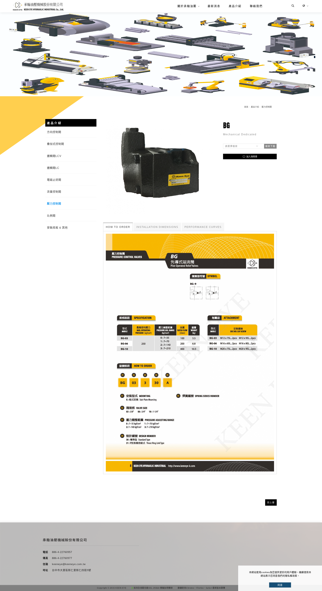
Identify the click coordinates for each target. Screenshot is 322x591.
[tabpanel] (161, 54)
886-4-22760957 (62, 552)
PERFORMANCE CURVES (203, 227)
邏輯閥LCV (54, 156)
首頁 (246, 107)
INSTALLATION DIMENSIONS (157, 227)
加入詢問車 (251, 156)
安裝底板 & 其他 (57, 227)
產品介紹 (235, 6)
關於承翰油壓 (187, 6)
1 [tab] (314, 51)
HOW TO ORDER (118, 227)
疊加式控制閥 (55, 144)
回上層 (271, 502)
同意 (280, 585)
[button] (292, 6)
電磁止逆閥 (54, 179)
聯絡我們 (256, 6)
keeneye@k (59, 564)
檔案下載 (270, 146)
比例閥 (51, 215)
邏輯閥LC (53, 167)
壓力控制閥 (267, 107)
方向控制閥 (54, 132)
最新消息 (214, 6)
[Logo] (38, 6)
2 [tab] (314, 57)
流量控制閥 (54, 191)
